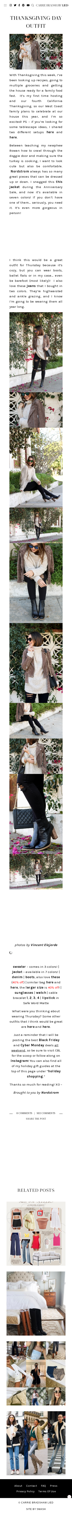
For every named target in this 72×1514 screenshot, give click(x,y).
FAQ (43, 1485)
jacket (17, 972)
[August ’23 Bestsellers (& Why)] (36, 1404)
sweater (19, 967)
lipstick (48, 998)
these (55, 977)
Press (54, 1485)
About (18, 1485)
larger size (34, 987)
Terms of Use (47, 1491)
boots (30, 977)
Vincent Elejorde (44, 945)
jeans (31, 286)
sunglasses (24, 993)
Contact (31, 1485)
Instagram (19, 1061)
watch (41, 993)
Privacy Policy (25, 1491)
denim (17, 977)
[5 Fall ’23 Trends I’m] (36, 1474)
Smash (41, 1509)
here (50, 132)
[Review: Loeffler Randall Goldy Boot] (36, 1334)
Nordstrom (20, 171)
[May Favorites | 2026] (36, 1264)
